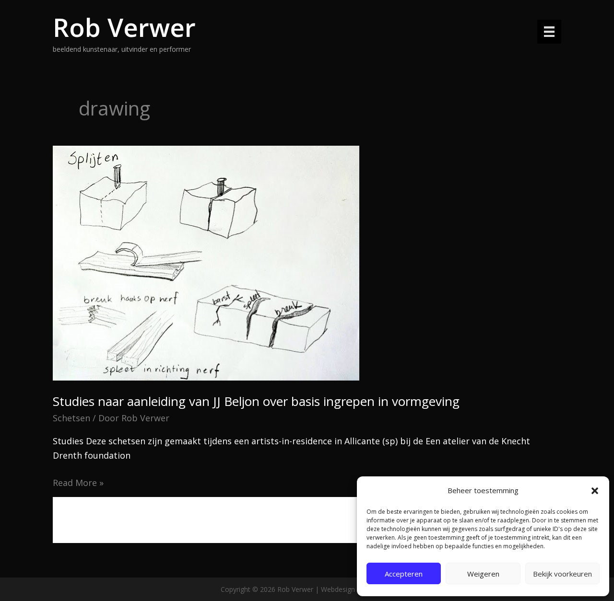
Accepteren (404, 573)
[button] (595, 491)
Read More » (78, 483)
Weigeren (483, 573)
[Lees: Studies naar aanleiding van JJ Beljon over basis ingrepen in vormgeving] (206, 262)
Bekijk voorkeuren (562, 573)
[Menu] (549, 32)
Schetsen (71, 418)
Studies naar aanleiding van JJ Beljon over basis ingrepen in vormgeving (256, 401)
